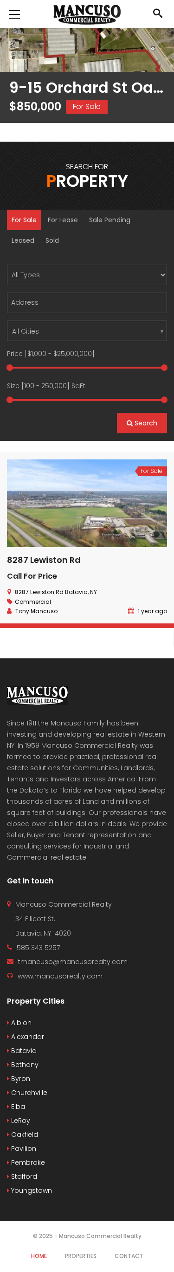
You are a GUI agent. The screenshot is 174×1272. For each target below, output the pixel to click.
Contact (129, 1256)
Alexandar (26, 1036)
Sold (52, 240)
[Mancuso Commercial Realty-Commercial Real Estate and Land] (87, 14)
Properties (81, 1256)
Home (39, 1256)
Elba (17, 1106)
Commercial (33, 602)
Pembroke (27, 1162)
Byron (19, 1078)
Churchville (28, 1092)
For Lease (63, 220)
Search (145, 423)
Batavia (23, 1050)
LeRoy (19, 1120)
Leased (23, 240)
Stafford (23, 1176)
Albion (20, 1022)
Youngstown (30, 1190)
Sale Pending (109, 220)
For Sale (24, 220)
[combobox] (87, 331)
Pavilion (22, 1148)
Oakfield (23, 1134)
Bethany (24, 1064)
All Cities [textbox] (25, 331)
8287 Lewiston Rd (44, 560)
